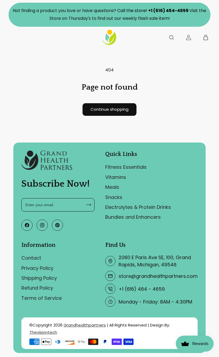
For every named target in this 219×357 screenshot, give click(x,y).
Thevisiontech (43, 332)
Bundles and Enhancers (133, 217)
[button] (171, 37)
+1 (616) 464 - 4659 (142, 289)
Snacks (113, 197)
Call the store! (153, 10)
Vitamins (115, 177)
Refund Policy (37, 288)
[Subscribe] (89, 205)
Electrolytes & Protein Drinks (138, 207)
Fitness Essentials (126, 167)
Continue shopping (109, 109)
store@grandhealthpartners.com (158, 276)
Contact (31, 258)
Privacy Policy (37, 268)
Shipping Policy (39, 278)
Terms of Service (41, 298)
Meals (112, 187)
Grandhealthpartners (85, 325)
